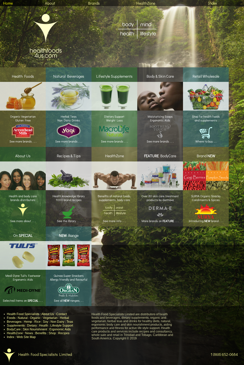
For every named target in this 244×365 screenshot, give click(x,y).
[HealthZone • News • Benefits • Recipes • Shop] (137, 47)
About (50, 3)
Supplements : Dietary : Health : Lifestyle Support (40, 325)
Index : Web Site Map (21, 337)
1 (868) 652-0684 (224, 354)
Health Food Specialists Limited (45, 354)
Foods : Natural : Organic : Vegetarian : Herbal (38, 317)
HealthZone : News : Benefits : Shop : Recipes (38, 333)
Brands (94, 3)
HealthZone (145, 3)
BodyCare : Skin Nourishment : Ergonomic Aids (39, 329)
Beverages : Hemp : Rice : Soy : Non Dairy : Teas (40, 321)
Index (212, 3)
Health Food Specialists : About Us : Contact (37, 314)
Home (8, 3)
